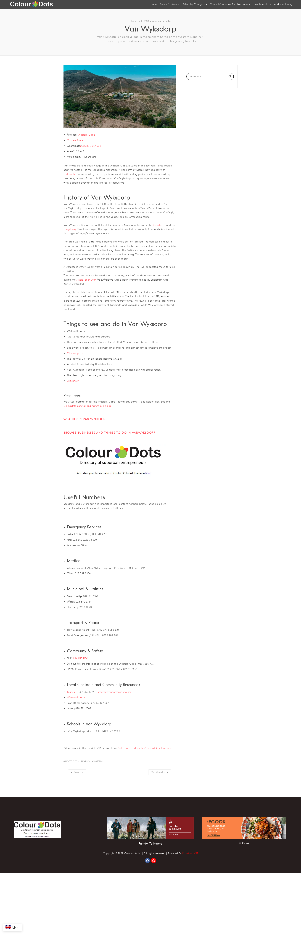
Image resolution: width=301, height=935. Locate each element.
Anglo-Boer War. (86, 279)
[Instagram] (153, 860)
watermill (99, 761)
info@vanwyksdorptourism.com (114, 691)
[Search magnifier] (230, 76)
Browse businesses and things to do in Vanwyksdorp (109, 433)
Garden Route (75, 140)
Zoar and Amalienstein (157, 748)
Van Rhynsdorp (158, 772)
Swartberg (159, 225)
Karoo (86, 761)
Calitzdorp (123, 748)
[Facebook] (147, 860)
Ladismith (69, 174)
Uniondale (78, 772)
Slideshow (73, 380)
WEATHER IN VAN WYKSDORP (85, 419)
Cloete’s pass (75, 353)
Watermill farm (76, 697)
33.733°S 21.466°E (91, 145)
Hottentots (72, 761)
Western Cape (86, 134)
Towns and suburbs (161, 21)
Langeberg (69, 229)
